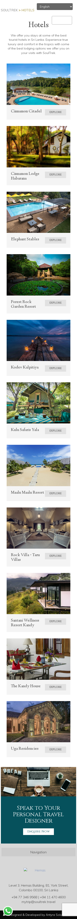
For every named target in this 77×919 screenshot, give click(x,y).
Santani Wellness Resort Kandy (25, 623)
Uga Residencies (24, 749)
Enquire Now (38, 831)
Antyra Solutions (57, 915)
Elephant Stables (25, 239)
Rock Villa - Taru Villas (25, 557)
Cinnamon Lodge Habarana (25, 176)
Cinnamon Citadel (26, 111)
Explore (55, 112)
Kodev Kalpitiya (24, 367)
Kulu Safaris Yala (25, 430)
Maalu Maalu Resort (27, 493)
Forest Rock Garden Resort (23, 304)
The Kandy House (26, 686)
